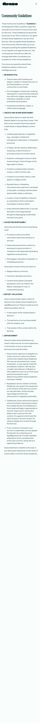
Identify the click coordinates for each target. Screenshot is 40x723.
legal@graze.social (11, 305)
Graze (10, 3)
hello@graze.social (9, 70)
